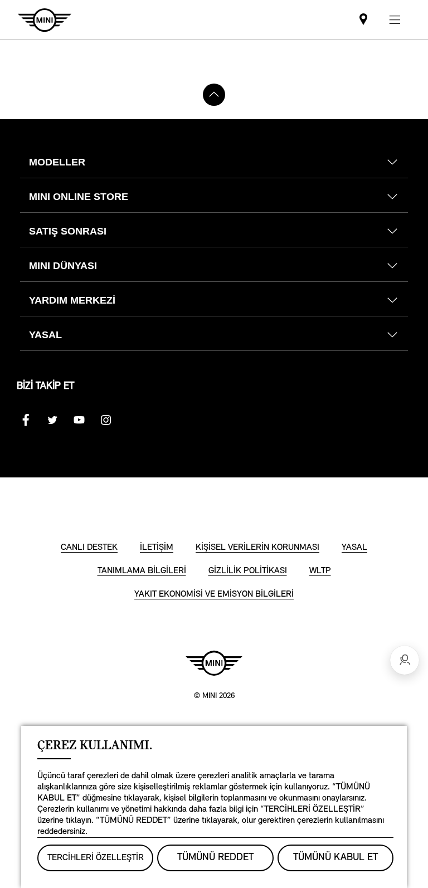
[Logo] (214, 663)
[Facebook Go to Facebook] (26, 420)
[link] (363, 20)
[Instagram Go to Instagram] (106, 420)
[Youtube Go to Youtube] (79, 420)
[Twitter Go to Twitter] (52, 420)
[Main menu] (394, 20)
